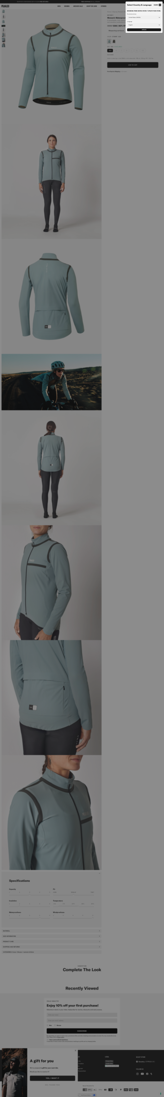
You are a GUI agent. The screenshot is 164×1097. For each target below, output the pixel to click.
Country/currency (131, 14)
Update (144, 29)
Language (129, 21)
